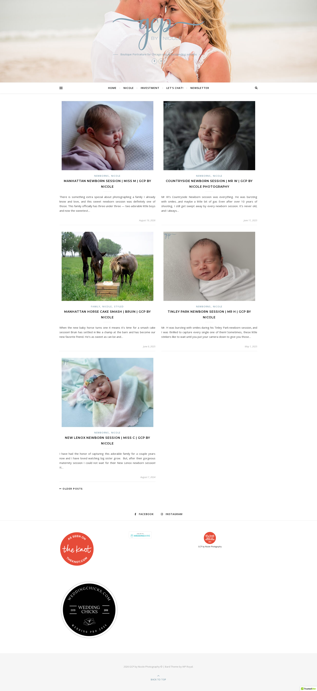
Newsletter (199, 88)
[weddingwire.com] (158, 535)
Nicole (128, 88)
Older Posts (72, 488)
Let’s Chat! (174, 88)
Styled (119, 306)
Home (112, 88)
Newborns (101, 175)
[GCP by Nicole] (158, 34)
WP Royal (187, 666)
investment (150, 88)
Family (95, 306)
